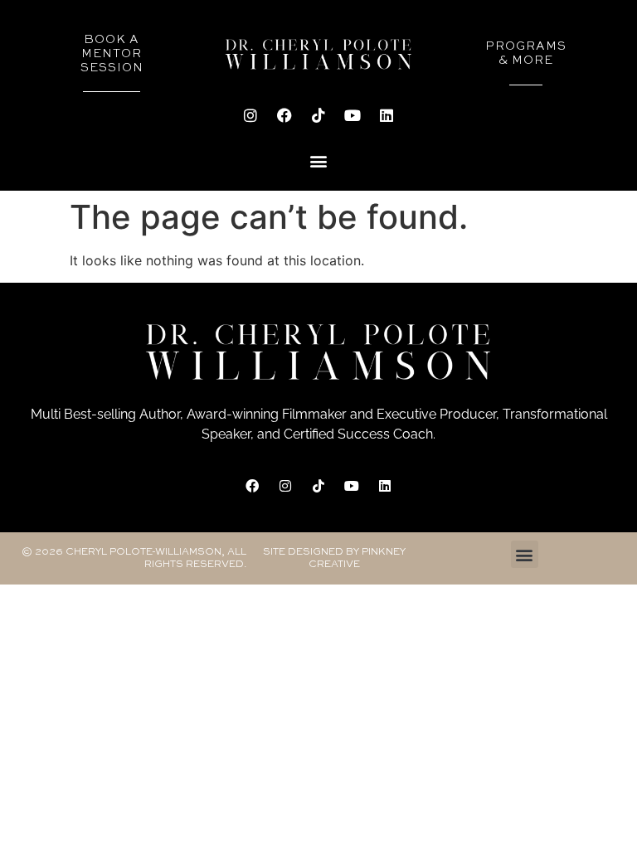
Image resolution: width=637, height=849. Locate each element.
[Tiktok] (318, 115)
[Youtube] (352, 115)
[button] (319, 160)
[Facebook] (284, 115)
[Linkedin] (386, 115)
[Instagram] (250, 115)
